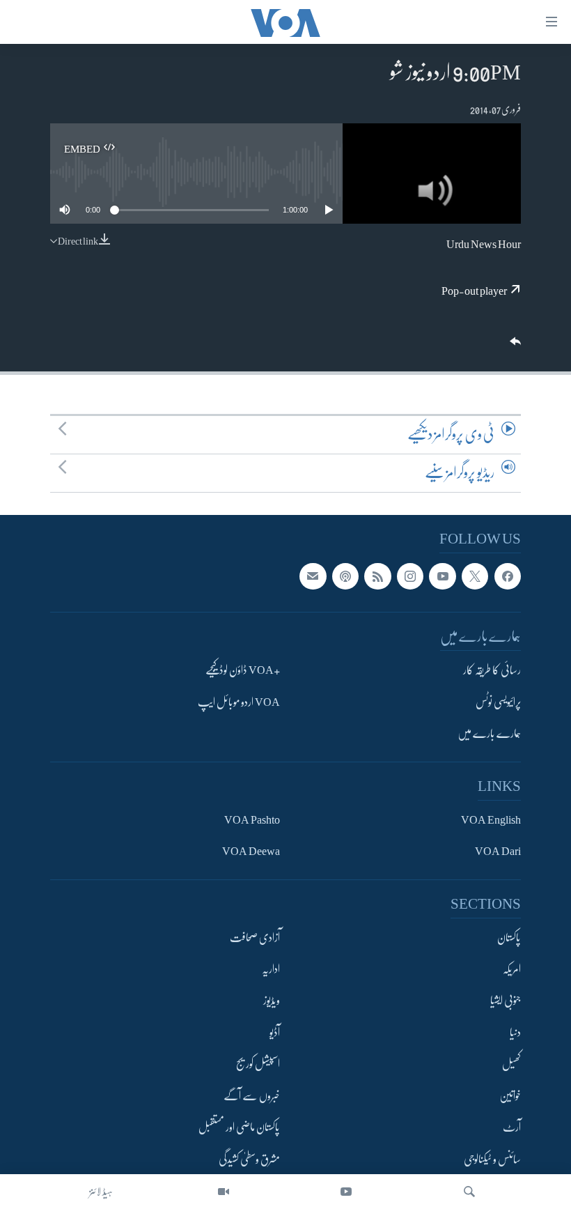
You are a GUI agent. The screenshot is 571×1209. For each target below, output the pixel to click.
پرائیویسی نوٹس (498, 702)
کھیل (511, 1064)
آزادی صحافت (255, 938)
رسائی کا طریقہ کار (492, 670)
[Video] (223, 1191)
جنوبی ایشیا (505, 1001)
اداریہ (271, 969)
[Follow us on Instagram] (410, 576)
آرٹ (512, 1127)
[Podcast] (345, 576)
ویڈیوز (271, 1001)
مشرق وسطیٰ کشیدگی (249, 1159)
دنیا (515, 1033)
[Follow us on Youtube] (442, 576)
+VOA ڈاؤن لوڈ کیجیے (242, 670)
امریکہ (512, 969)
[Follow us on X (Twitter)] (475, 576)
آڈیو (274, 1033)
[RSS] (377, 576)
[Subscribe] (312, 576)
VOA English (491, 820)
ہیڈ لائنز (101, 1191)
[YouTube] (346, 1191)
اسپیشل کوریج (258, 1064)
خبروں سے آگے (252, 1096)
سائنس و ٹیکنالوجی (492, 1159)
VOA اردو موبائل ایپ (239, 702)
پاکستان (509, 938)
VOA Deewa (251, 851)
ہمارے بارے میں (489, 734)
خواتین (510, 1096)
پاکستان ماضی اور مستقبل (239, 1127)
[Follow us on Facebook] (507, 576)
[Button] (514, 346)
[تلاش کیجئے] (469, 1191)
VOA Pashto (252, 820)
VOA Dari (498, 851)
